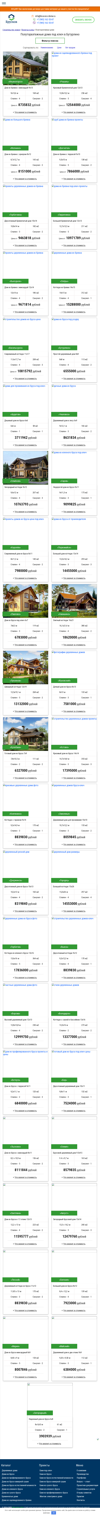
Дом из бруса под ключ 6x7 (16, 620)
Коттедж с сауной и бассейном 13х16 (69, 1019)
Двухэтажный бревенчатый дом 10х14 (20, 221)
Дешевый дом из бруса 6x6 (16, 420)
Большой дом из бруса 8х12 (65, 1286)
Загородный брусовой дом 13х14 (67, 1219)
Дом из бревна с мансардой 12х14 (19, 287)
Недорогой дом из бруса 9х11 (66, 487)
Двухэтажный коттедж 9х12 (65, 953)
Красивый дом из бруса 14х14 (66, 753)
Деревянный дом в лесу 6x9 (65, 420)
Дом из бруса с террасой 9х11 (17, 1086)
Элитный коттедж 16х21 (63, 620)
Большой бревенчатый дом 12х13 (67, 221)
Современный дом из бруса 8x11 (18, 553)
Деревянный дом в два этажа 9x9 (67, 1352)
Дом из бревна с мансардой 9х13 (18, 88)
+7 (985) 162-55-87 (45, 19)
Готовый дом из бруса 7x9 (15, 753)
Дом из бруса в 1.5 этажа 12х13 (18, 1219)
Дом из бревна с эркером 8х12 (17, 154)
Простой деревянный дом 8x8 (66, 354)
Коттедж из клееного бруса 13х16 (19, 953)
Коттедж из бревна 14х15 (64, 287)
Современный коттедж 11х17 (16, 354)
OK (54, 1513)
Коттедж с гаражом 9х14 (15, 820)
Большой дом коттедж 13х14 (65, 553)
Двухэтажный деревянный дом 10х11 (69, 1086)
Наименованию (47, 47)
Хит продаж (70, 47)
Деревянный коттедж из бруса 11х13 (20, 1286)
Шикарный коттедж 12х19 (15, 687)
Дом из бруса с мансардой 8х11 (18, 1153)
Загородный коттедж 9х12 (15, 487)
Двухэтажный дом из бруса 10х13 (18, 886)
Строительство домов (11, 30)
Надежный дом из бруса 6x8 (41, 1419)
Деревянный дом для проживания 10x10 (70, 820)
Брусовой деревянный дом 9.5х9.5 (67, 1153)
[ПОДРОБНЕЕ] (25, 68)
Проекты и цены (27, 30)
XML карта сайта (18, 1507)
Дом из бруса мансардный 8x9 (17, 1352)
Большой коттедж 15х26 (63, 886)
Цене (59, 47)
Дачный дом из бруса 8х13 (64, 687)
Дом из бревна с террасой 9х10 (66, 154)
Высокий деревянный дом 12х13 (18, 1019)
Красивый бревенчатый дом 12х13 (67, 88)
